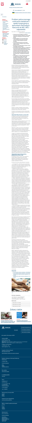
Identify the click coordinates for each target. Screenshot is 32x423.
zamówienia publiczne (5, 366)
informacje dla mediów (5, 371)
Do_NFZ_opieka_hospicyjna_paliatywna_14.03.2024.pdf (21, 272)
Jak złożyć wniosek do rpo (26, 327)
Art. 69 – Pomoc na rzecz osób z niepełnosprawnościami (6, 29)
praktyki (3, 365)
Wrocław (3, 395)
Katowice (3, 393)
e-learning (3, 376)
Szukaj (13, 10)
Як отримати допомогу (26, 329)
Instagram (3, 408)
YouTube (3, 407)
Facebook (3, 404)
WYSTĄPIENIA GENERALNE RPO (5, 36)
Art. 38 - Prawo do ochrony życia (5, 24)
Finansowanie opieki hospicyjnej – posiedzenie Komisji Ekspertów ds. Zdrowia (24, 321)
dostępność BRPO (4, 417)
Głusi (22, 10)
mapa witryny (4, 416)
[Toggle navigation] (2, 14)
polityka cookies (4, 419)
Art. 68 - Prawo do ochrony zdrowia (5, 26)
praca (3, 364)
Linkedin (3, 406)
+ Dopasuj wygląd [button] (28, 0)
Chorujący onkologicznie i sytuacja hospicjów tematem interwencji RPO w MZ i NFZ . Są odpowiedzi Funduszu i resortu (8, 321)
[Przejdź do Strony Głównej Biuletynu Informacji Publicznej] (27, 3)
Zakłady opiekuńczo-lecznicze (6, 43)
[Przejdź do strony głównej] (16, 4)
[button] (13, 286)
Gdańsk (3, 394)
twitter (26, 32)
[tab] (21, 303)
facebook (29, 32)
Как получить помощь (26, 332)
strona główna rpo (6, 327)
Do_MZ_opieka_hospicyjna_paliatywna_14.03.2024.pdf (21, 273)
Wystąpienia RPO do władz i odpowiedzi (6, 34)
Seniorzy (5, 39)
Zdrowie (5, 41)
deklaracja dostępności (5, 418)
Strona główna (4, 16)
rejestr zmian (4, 420)
